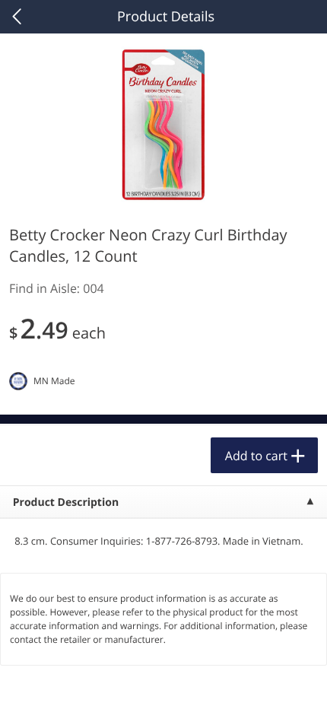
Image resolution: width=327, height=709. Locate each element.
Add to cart (256, 455)
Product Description (66, 502)
